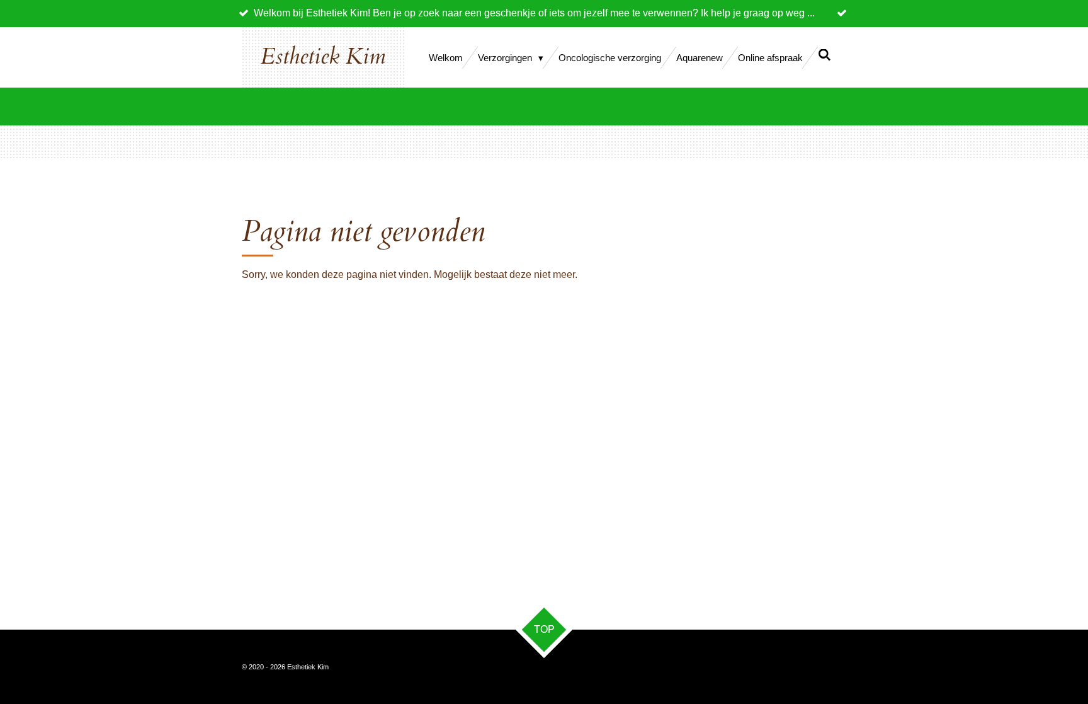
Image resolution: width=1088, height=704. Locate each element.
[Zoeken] (824, 55)
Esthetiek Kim (323, 57)
